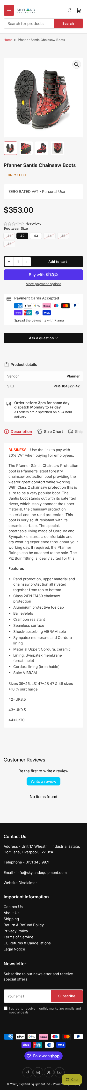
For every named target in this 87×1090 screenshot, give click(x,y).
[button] (14, 223)
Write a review (43, 781)
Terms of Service (18, 937)
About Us (11, 912)
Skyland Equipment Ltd (34, 1084)
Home (8, 40)
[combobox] (43, 23)
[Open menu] (9, 10)
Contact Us (13, 906)
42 (22, 236)
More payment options (43, 284)
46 (9, 244)
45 (63, 236)
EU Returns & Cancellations (27, 943)
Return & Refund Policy (24, 925)
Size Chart (53, 431)
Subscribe (66, 996)
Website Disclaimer (20, 882)
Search (68, 23)
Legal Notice (14, 949)
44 (49, 236)
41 (9, 236)
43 (36, 236)
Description (21, 431)
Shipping (11, 919)
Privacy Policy (16, 931)
